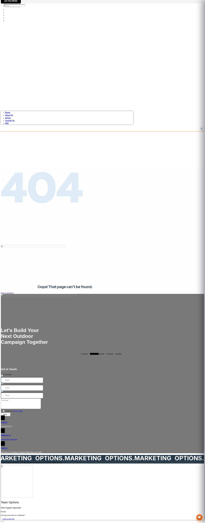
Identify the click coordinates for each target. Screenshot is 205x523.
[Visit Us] (3, 443)
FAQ (7, 20)
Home (7, 9)
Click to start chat (8, 519)
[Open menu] (201, 128)
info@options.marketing (9, 439)
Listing (8, 15)
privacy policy (18, 411)
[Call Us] (3, 417)
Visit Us (4, 448)
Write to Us (6, 435)
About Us (9, 12)
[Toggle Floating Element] (2, 521)
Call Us (4, 422)
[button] (67, 66)
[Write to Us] (3, 430)
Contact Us (10, 17)
